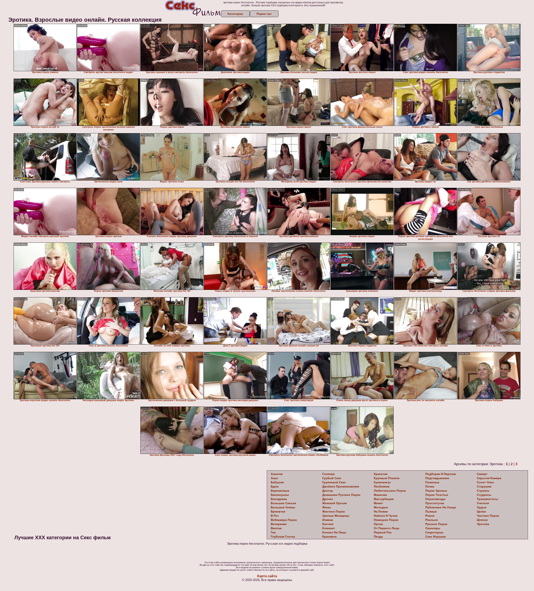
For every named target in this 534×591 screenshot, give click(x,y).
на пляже (381, 511)
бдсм (274, 486)
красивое (329, 536)
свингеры (432, 528)
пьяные (431, 511)
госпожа (328, 474)
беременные (280, 490)
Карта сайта (267, 576)
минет (378, 503)
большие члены (283, 507)
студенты (484, 494)
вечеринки (279, 524)
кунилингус (382, 482)
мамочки (380, 494)
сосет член (485, 482)
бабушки (277, 482)
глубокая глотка (283, 536)
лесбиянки (382, 486)
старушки (484, 486)
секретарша (434, 532)
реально (431, 520)
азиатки (277, 474)
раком (429, 515)
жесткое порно (333, 511)
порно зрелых (436, 490)
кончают (328, 528)
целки (481, 511)
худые (481, 507)
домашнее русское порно (341, 494)
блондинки (279, 499)
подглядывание (437, 478)
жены (326, 507)
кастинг (328, 524)
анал (274, 478)
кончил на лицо (334, 532)
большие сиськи (283, 503)
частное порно (488, 515)
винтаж (276, 528)
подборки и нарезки (440, 474)
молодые (381, 507)
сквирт (482, 474)
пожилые (432, 482)
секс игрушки (435, 536)
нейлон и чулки (386, 515)
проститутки (434, 503)
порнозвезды (435, 499)
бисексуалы (280, 494)
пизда (378, 536)
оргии (378, 524)
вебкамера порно (284, 520)
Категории (235, 13)
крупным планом (386, 478)
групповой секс (334, 482)
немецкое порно (386, 520)
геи (273, 532)
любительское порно (390, 490)
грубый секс (331, 478)
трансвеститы (487, 499)
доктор (327, 490)
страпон (483, 490)
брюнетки (278, 511)
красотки (381, 474)
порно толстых (436, 494)
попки (429, 486)
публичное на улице (440, 507)
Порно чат (264, 13)
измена (327, 520)
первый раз (383, 532)
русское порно (436, 524)
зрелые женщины (335, 515)
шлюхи (482, 520)
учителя (483, 503)
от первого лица (386, 528)
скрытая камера (489, 478)
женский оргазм (334, 503)
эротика (483, 524)
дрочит (327, 499)
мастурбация (384, 499)
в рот (275, 515)
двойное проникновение (340, 486)
